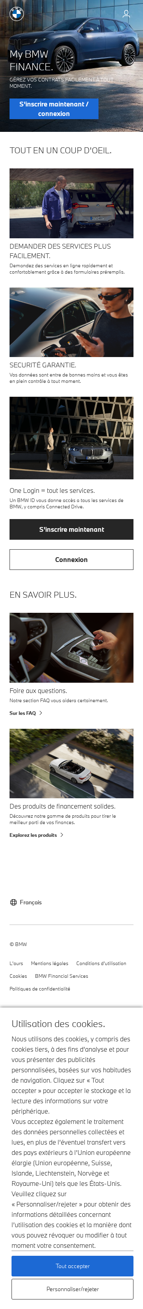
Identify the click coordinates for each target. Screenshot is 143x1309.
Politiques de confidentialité (40, 988)
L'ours (16, 963)
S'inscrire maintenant (71, 529)
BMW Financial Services (61, 976)
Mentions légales (49, 963)
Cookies (18, 976)
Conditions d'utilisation (101, 963)
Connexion (71, 559)
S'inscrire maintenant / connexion (54, 109)
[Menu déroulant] (126, 14)
